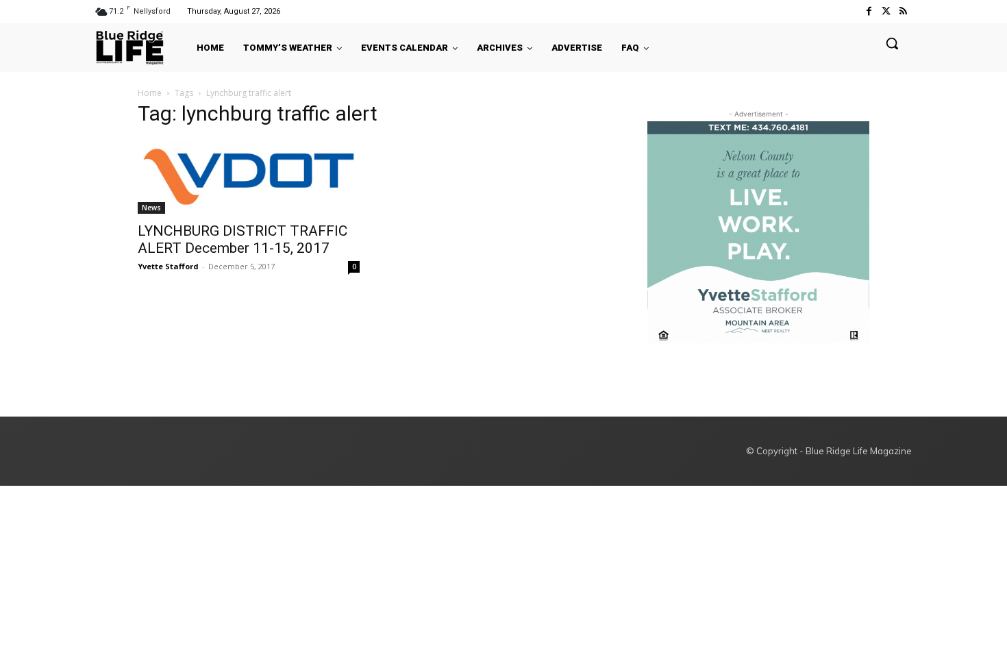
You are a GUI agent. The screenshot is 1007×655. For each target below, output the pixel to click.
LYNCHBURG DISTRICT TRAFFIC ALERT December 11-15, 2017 (242, 239)
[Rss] (903, 11)
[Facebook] (868, 11)
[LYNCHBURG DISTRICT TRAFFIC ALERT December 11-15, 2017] (249, 177)
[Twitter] (886, 11)
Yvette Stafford (168, 266)
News (151, 207)
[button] (892, 43)
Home (150, 93)
